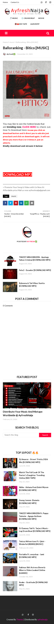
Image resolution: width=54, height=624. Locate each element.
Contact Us (15, 2)
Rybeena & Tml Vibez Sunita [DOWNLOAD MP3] (31, 284)
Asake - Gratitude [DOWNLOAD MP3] (33, 583)
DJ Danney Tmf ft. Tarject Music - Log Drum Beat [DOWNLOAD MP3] (34, 529)
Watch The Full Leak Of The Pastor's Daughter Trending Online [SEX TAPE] (32, 475)
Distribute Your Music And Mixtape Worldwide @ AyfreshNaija (22, 413)
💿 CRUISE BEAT (28, 18)
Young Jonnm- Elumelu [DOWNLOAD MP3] (29, 501)
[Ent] (27, 395)
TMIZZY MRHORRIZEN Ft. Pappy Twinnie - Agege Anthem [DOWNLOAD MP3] (33, 516)
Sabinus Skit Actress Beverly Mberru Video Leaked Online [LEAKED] (32, 570)
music (12, 42)
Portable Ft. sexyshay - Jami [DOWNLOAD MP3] (31, 555)
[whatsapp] (41, 2)
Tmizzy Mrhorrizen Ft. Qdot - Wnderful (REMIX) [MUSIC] (32, 542)
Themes (19, 619)
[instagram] (50, 2)
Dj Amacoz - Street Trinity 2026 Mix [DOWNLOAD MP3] (33, 460)
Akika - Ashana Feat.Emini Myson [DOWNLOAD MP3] (33, 488)
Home (5, 2)
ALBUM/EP (34, 24)
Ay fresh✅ (11, 54)
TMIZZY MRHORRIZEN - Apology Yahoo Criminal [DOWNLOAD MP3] (34, 258)
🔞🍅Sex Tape (21, 24)
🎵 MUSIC (14, 18)
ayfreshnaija (42, 619)
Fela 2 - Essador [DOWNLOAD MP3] (35, 270)
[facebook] (46, 2)
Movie (41, 18)
